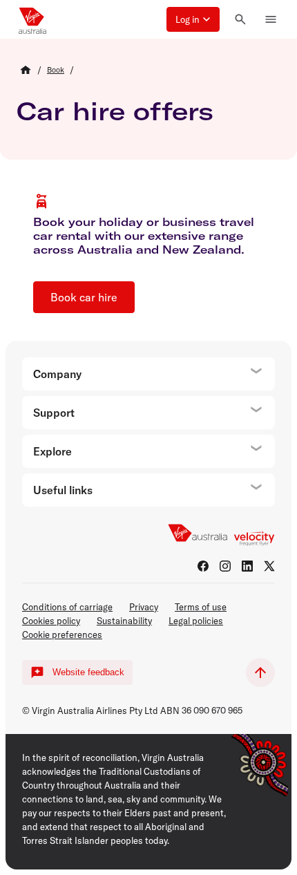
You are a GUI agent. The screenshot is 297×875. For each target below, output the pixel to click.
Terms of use (201, 606)
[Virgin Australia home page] (32, 19)
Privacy (143, 606)
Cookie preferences (62, 634)
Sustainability (124, 620)
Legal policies (196, 620)
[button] (193, 19)
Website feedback (88, 672)
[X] (269, 566)
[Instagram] (225, 566)
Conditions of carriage (67, 606)
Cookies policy (51, 620)
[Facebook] (203, 566)
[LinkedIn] (247, 566)
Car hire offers (115, 110)
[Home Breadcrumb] (26, 70)
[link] (55, 70)
